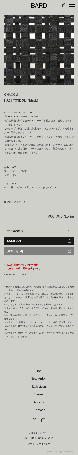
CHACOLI (11, 94)
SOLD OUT (14, 241)
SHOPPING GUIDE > (15, 274)
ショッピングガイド (39, 433)
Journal (39, 394)
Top (39, 370)
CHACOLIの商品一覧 (15, 202)
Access (39, 402)
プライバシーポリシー (39, 443)
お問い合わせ (15, 251)
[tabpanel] (39, 50)
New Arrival (39, 378)
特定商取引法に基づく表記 (39, 438)
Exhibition (39, 386)
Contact (39, 410)
